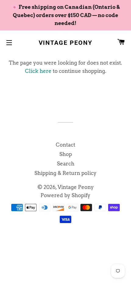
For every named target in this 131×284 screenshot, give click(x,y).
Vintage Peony (66, 42)
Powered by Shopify (65, 195)
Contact (65, 145)
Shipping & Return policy (65, 173)
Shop (65, 154)
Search (65, 164)
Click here (38, 71)
